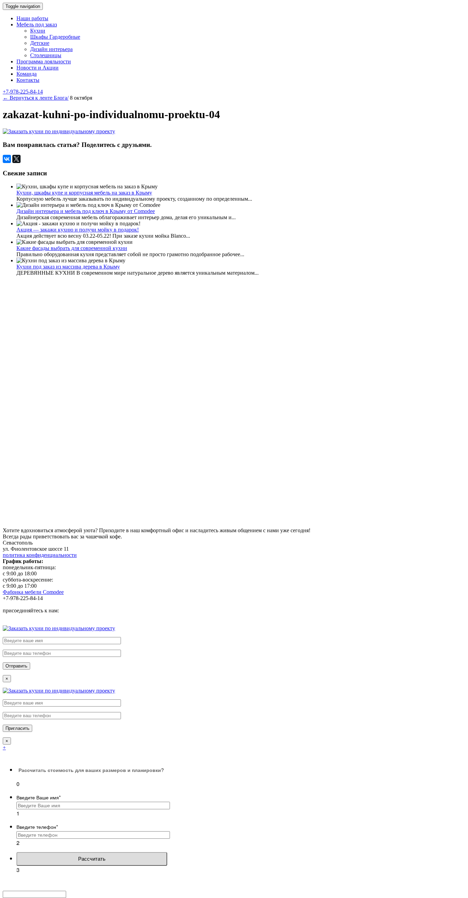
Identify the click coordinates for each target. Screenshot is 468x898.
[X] (16, 159)
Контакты (27, 80)
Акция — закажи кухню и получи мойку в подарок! (77, 230)
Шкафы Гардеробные (55, 37)
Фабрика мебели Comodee (33, 592)
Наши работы (32, 18)
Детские (39, 43)
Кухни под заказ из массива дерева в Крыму (68, 267)
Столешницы (45, 55)
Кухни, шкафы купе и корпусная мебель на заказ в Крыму (84, 193)
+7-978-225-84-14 (23, 92)
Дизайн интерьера (51, 49)
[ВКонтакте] (7, 159)
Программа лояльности (43, 61)
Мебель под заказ (36, 24)
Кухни (37, 31)
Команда (26, 74)
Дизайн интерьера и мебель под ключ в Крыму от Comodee (85, 211)
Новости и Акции (37, 68)
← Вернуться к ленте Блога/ (36, 98)
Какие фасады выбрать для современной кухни (71, 248)
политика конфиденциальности (40, 555)
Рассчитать (92, 859)
